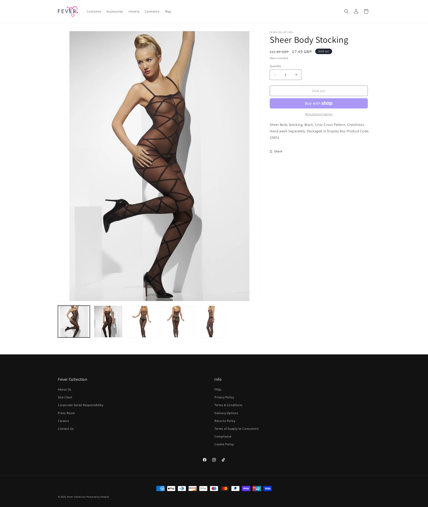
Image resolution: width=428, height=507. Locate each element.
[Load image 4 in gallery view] (176, 321)
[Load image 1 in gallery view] (74, 321)
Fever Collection (76, 496)
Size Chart (65, 397)
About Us (64, 389)
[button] (346, 11)
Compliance (223, 437)
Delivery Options (226, 413)
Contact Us (66, 429)
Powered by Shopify (97, 496)
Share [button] (278, 151)
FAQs (217, 389)
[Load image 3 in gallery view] (142, 321)
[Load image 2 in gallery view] (108, 321)
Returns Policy (224, 421)
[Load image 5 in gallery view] (210, 321)
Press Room (66, 413)
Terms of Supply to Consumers (236, 429)
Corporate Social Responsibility (80, 405)
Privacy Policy (224, 397)
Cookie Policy (224, 444)
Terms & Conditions (228, 405)
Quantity (275, 66)
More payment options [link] (319, 114)
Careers (63, 421)
